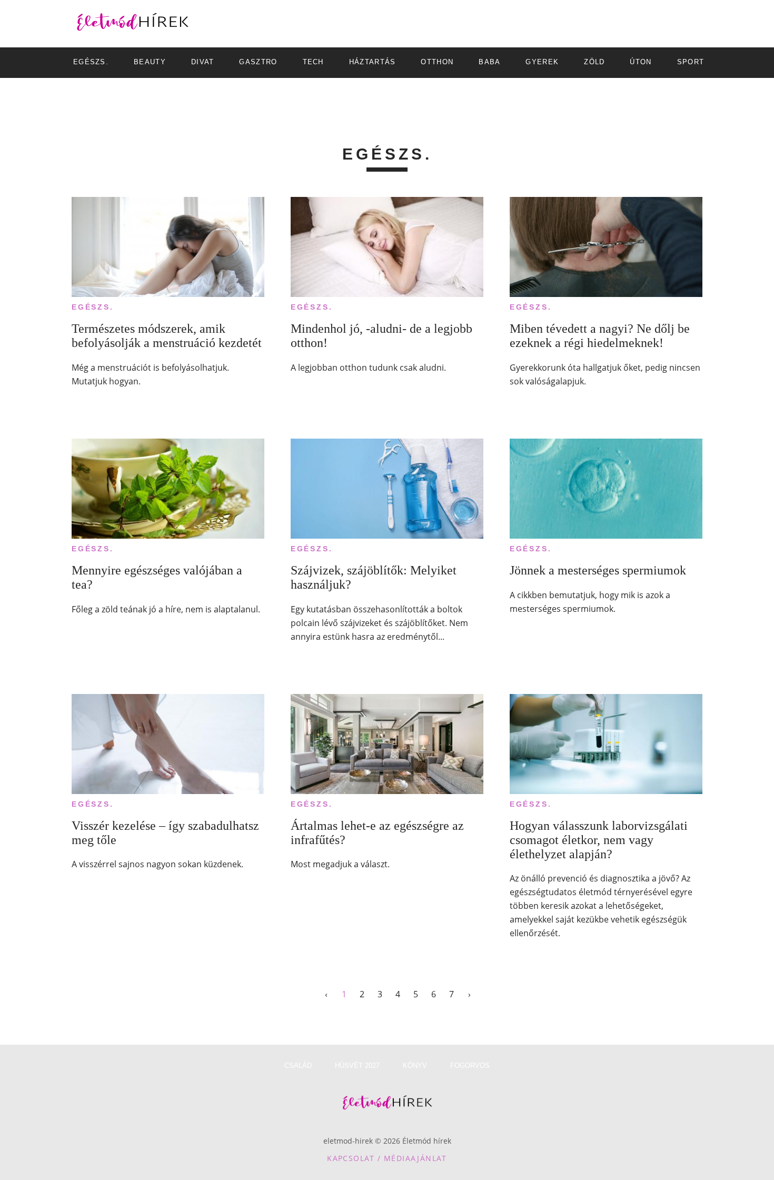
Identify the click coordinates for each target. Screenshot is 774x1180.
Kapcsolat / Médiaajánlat (387, 1158)
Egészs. (93, 307)
